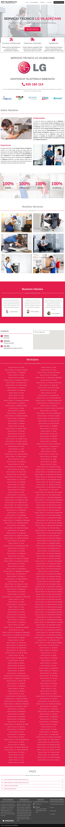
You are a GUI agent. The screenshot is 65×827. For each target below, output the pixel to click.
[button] (38, 2)
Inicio (27, 2)
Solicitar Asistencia (58, 2)
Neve (2, 825)
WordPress (15, 825)
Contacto (49, 2)
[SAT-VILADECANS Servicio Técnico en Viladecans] (9, 2)
